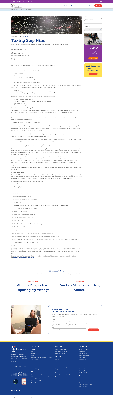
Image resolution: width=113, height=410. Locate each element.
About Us (57, 359)
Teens (32, 355)
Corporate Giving (83, 365)
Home (12, 9)
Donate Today (82, 357)
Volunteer (57, 376)
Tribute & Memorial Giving (85, 361)
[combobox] (93, 19)
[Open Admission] (53, 6)
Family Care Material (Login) (61, 351)
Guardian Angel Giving (84, 359)
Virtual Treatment (35, 361)
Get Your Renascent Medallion (86, 384)
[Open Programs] (44, 6)
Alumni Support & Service (85, 380)
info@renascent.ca (20, 368)
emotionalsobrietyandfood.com (23, 257)
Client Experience (59, 365)
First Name (54, 321)
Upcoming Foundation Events (86, 370)
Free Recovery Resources (61, 349)
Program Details (35, 382)
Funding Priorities (83, 353)
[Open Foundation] (78, 6)
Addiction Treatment (35, 363)
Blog (17, 9)
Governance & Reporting (61, 367)
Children (33, 353)
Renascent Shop (83, 367)
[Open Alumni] (85, 6)
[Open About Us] (69, 6)
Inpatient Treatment (35, 359)
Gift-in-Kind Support (84, 369)
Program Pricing (35, 369)
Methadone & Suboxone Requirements (40, 376)
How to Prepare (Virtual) (36, 380)
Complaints (57, 369)
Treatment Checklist (35, 378)
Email (53, 327)
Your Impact (82, 351)
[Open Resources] (61, 6)
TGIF (21, 9)
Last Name (70, 321)
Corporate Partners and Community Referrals (41, 357)
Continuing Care (35, 367)
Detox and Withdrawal (36, 365)
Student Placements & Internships (63, 374)
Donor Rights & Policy (84, 355)
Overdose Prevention (60, 353)
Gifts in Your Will (83, 363)
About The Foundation (84, 349)
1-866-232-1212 (20, 1)
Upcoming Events (83, 386)
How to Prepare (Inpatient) (37, 374)
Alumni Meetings (83, 378)
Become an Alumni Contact (85, 382)
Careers (57, 372)
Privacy (56, 370)
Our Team (57, 363)
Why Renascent (58, 361)
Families (33, 351)
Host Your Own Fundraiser (85, 372)
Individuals (33, 349)
